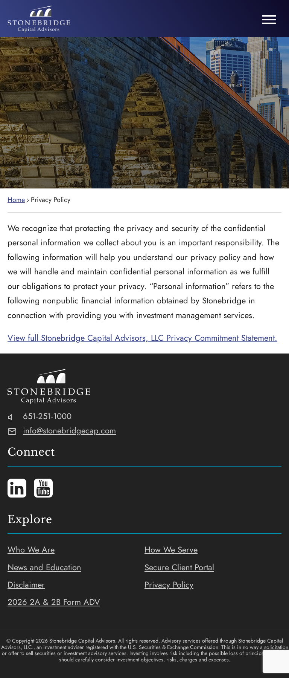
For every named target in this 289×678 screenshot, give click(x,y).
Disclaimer (26, 585)
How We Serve (171, 549)
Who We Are (31, 549)
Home (16, 200)
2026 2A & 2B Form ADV (54, 602)
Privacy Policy (168, 585)
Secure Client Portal (179, 567)
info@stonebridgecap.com (69, 430)
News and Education (44, 567)
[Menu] (269, 20)
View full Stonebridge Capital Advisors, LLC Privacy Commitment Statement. (142, 338)
